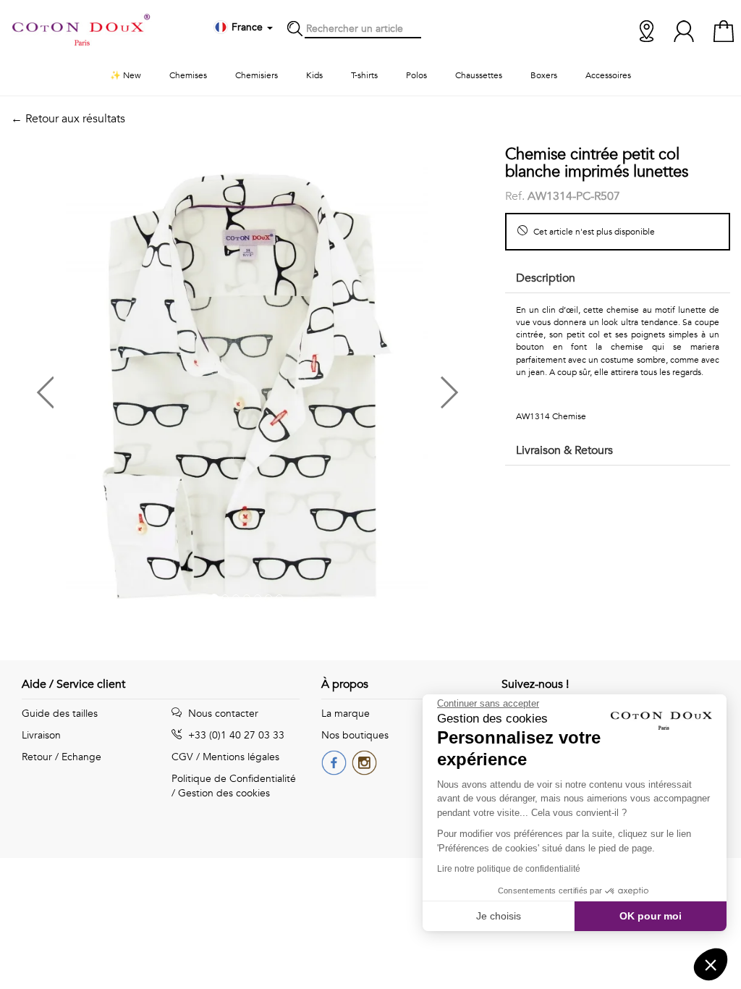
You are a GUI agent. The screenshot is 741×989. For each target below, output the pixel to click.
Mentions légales (241, 757)
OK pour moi (650, 916)
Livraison (41, 735)
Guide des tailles (60, 713)
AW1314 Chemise (551, 416)
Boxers (543, 75)
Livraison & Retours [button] (564, 450)
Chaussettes (478, 75)
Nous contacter (221, 713)
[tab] (617, 279)
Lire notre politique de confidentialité (508, 869)
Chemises (188, 75)
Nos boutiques (355, 735)
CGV (182, 757)
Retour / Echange (61, 757)
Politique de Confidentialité (234, 779)
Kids (314, 75)
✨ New (125, 75)
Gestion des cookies (224, 793)
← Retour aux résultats (68, 119)
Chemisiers (256, 75)
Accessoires (608, 75)
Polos (416, 75)
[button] (129, 387)
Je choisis (498, 916)
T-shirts (364, 75)
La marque (345, 713)
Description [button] (545, 278)
